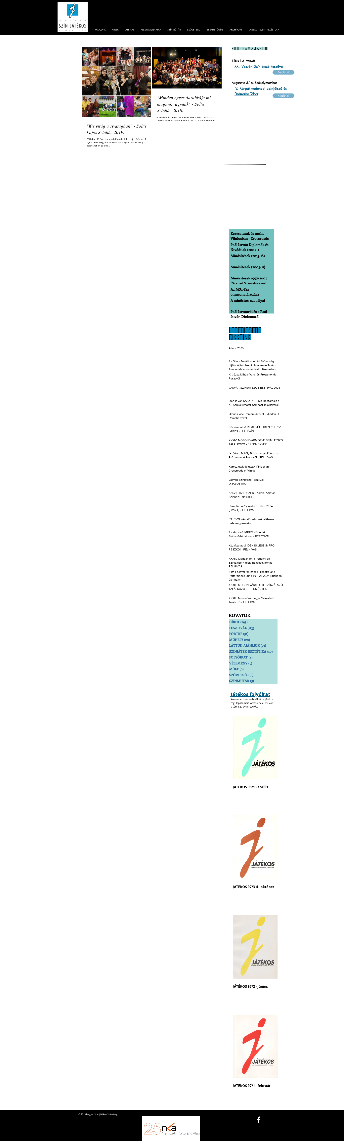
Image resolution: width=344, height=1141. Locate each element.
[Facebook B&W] (259, 1120)
